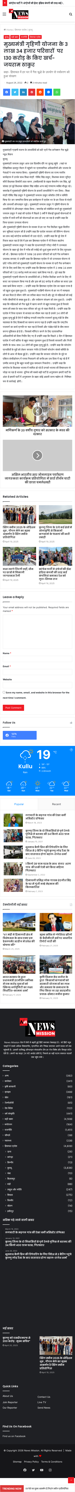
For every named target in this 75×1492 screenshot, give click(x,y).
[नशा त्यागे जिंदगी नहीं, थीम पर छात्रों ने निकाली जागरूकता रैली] (19, 556)
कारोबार (8, 1081)
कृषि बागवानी (10, 1086)
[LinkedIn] (23, 92)
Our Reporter (10, 1407)
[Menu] (4, 15)
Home (9, 29)
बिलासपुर (11, 1178)
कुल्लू (30, 29)
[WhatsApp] (56, 92)
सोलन (9, 1205)
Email (7, 666)
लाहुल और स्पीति (14, 1189)
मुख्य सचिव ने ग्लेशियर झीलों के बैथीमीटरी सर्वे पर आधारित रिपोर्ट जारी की (56, 938)
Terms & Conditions (51, 1461)
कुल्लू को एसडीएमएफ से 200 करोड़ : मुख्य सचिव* (17, 1339)
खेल (6, 1097)
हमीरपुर (10, 1211)
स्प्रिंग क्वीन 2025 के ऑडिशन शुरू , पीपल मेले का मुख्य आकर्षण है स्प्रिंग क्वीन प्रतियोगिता (19, 532)
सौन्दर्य (7, 1135)
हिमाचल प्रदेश (21, 29)
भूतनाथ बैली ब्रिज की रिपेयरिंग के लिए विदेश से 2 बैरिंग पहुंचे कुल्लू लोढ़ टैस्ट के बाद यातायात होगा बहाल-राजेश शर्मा (47, 850)
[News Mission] (19, 14)
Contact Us (44, 1396)
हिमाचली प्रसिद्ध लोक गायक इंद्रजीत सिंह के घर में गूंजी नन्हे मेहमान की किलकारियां (48, 884)
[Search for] (70, 15)
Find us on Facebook (14, 1436)
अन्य (7, 1075)
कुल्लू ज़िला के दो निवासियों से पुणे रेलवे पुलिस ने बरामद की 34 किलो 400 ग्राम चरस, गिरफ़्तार (47, 834)
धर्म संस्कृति (9, 1113)
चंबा (9, 1173)
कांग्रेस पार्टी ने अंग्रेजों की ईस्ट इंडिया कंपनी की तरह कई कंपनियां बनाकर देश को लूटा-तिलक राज (55, 574)
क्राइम (7, 1092)
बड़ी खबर (14, 37)
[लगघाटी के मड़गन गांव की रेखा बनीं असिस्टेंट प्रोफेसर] (13, 820)
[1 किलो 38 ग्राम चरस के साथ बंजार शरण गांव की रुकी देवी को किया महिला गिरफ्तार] (13, 868)
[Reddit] (40, 92)
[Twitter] (15, 92)
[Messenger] (48, 92)
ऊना (9, 1151)
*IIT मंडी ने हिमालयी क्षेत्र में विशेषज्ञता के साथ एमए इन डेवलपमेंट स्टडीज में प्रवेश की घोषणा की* (19, 940)
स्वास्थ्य (8, 1140)
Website (7, 679)
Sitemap (17, 1461)
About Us (8, 1396)
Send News (44, 1407)
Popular (19, 804)
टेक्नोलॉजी (9, 1102)
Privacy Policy (31, 1461)
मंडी (9, 1183)
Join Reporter (10, 1402)
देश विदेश (9, 1108)
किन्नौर (10, 1162)
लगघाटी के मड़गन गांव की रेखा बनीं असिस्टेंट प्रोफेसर (45, 816)
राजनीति (24, 37)
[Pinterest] (31, 92)
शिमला (10, 1194)
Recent (56, 804)
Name (7, 653)
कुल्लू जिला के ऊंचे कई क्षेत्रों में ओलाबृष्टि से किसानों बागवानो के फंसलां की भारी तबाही (55, 532)
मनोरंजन (8, 1124)
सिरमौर (10, 1200)
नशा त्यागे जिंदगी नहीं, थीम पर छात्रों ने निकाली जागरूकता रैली (18, 572)
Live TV (42, 1402)
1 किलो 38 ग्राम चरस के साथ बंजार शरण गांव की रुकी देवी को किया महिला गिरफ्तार (48, 867)
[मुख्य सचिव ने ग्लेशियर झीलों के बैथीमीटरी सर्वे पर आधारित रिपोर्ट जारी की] (56, 922)
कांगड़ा (10, 1156)
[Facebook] (6, 92)
